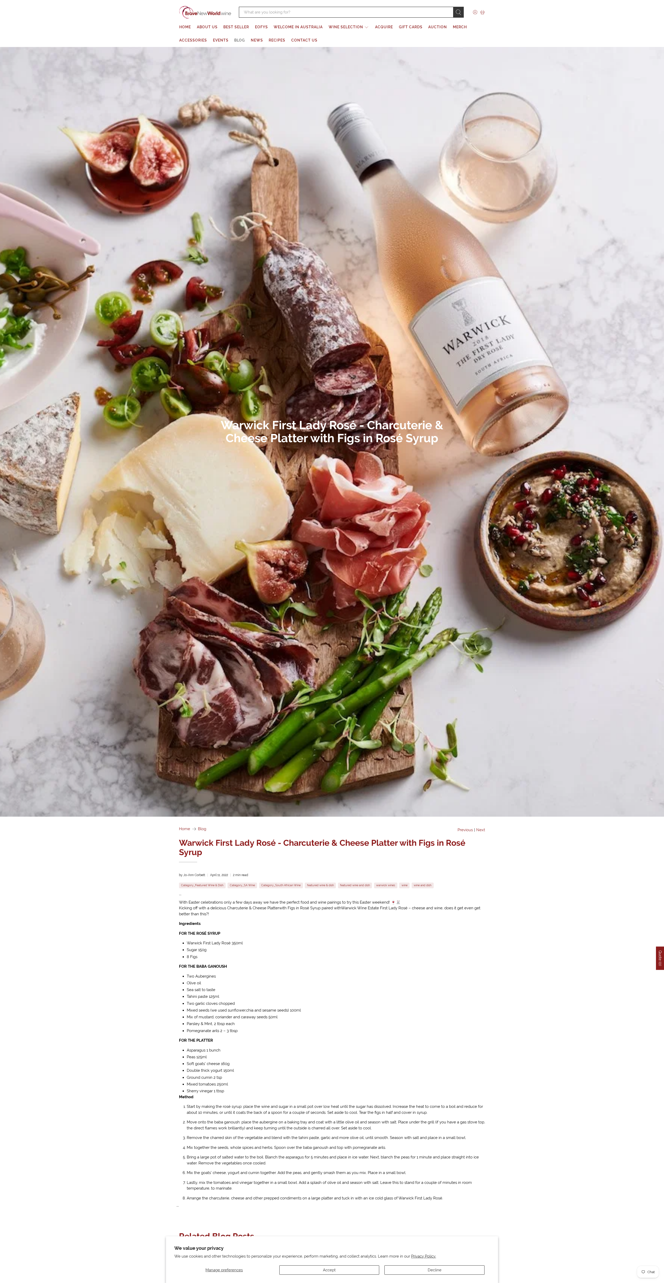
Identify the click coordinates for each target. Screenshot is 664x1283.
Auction (437, 27)
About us (207, 27)
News (257, 40)
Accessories (193, 40)
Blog (239, 40)
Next (480, 830)
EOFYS (261, 27)
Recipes (277, 40)
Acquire (384, 27)
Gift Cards (411, 27)
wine (404, 885)
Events (221, 40)
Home (185, 27)
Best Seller (236, 27)
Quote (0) (660, 958)
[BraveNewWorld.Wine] (205, 12)
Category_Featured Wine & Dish (202, 885)
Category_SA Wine (242, 885)
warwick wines (385, 885)
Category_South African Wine (281, 885)
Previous (465, 830)
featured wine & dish (320, 885)
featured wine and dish (355, 885)
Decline (434, 1270)
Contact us (304, 40)
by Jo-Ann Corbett (192, 875)
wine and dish (422, 885)
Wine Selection (346, 27)
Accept (329, 1270)
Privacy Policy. (423, 1256)
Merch (460, 27)
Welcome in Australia (298, 27)
